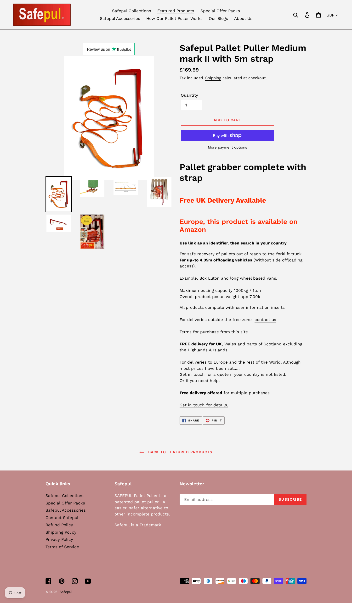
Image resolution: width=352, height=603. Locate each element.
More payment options (227, 147)
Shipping (213, 78)
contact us (265, 319)
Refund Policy (59, 524)
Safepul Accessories (65, 510)
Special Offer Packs (65, 503)
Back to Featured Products (179, 452)
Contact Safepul (61, 517)
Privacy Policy (59, 539)
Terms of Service (62, 546)
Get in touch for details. (204, 405)
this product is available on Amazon (238, 226)
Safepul (66, 592)
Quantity (189, 95)
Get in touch (192, 374)
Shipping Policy (60, 532)
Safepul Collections (65, 495)
